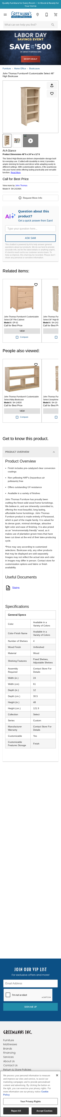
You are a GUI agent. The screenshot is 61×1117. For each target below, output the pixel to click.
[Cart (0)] (56, 15)
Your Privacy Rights (30, 1101)
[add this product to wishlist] (52, 94)
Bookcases (34, 68)
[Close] (57, 1075)
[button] (5, 15)
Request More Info (32, 198)
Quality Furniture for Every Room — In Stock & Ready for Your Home (30, 4)
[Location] (37, 15)
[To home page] (21, 14)
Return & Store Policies (17, 1070)
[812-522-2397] (47, 15)
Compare (24, 337)
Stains (16, 587)
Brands (7, 1049)
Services (8, 1057)
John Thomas (21, 185)
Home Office (20, 68)
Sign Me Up (30, 1006)
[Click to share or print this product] (52, 85)
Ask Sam (30, 238)
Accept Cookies (44, 1111)
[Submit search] (52, 25)
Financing (9, 1053)
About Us (9, 1061)
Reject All (16, 1111)
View (22, 331)
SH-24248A (16, 189)
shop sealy (30, 59)
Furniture (7, 68)
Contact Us (10, 1065)
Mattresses (10, 1044)
